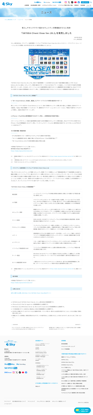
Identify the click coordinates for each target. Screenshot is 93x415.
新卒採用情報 (64, 343)
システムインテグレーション (49, 5)
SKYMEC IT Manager (42, 356)
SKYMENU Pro (40, 377)
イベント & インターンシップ (68, 346)
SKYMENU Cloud (42, 366)
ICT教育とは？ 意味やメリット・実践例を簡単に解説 (73, 386)
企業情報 (27, 5)
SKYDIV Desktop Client (41, 352)
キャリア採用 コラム (66, 367)
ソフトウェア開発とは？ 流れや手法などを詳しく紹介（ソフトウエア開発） (74, 370)
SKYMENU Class (40, 374)
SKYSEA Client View (42, 344)
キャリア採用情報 (65, 349)
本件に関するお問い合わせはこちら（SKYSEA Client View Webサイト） (31, 293)
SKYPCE (37, 348)
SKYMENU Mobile (41, 370)
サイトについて (31, 401)
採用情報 (83, 5)
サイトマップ (7, 401)
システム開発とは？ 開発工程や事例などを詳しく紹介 (73, 374)
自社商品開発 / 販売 (35, 5)
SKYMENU (37, 363)
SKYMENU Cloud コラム (67, 365)
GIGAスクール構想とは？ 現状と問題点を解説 (71, 383)
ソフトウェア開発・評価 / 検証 (65, 5)
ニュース (89, 5)
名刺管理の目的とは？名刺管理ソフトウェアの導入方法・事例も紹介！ (74, 389)
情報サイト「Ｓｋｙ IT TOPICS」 (68, 357)
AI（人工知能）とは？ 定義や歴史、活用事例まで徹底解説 (73, 381)
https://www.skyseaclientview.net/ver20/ (61, 156)
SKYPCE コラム (64, 359)
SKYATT (39, 359)
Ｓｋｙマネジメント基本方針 (43, 401)
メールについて (7, 403)
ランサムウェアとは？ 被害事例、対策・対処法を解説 (73, 392)
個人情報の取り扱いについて (19, 401)
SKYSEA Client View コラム (67, 362)
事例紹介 (76, 5)
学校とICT (37, 386)
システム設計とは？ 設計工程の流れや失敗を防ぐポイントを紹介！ (74, 377)
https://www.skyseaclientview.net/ (21, 151)
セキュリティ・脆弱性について (59, 401)
